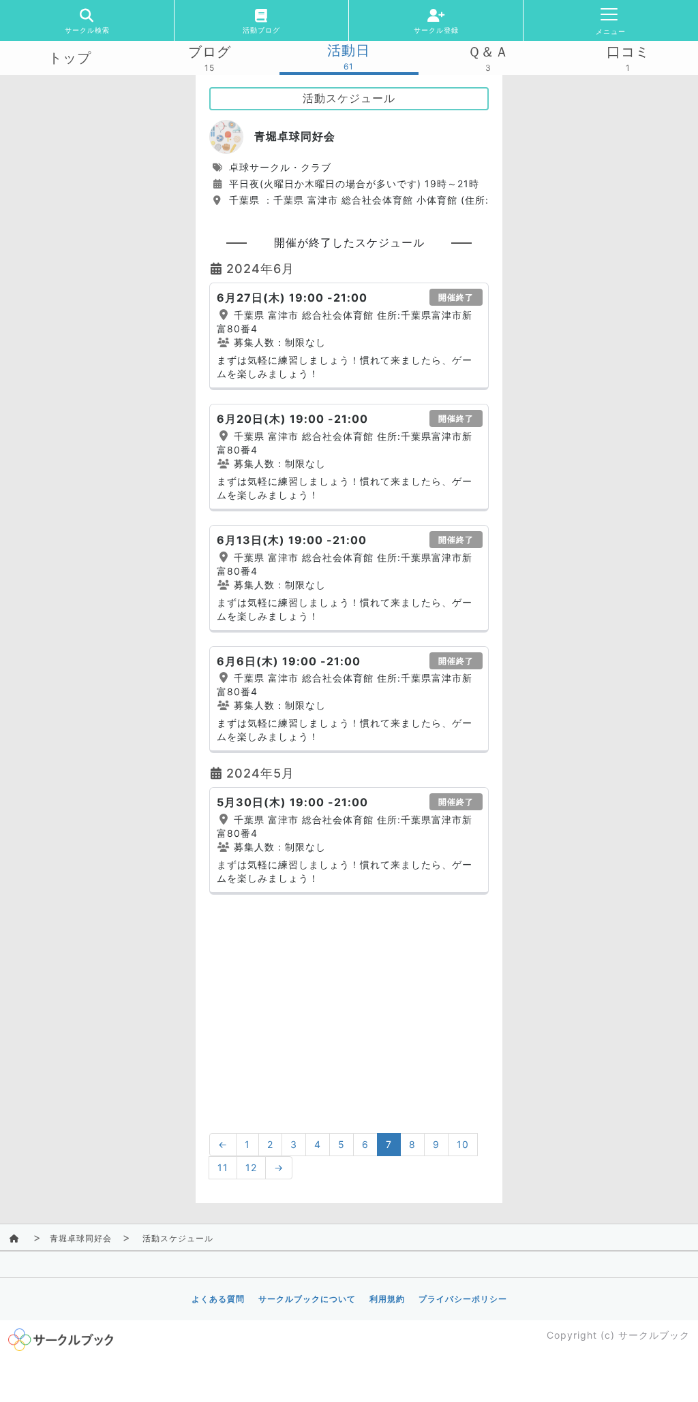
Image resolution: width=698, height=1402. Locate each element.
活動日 (348, 50)
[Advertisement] (349, 1003)
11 (222, 1167)
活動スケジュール (177, 1238)
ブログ (209, 52)
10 (463, 1144)
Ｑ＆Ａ (488, 52)
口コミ (628, 52)
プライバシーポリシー (463, 1299)
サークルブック (654, 1335)
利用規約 (387, 1299)
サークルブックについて (307, 1299)
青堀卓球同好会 (81, 1238)
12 (251, 1167)
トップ (69, 58)
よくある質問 (218, 1299)
